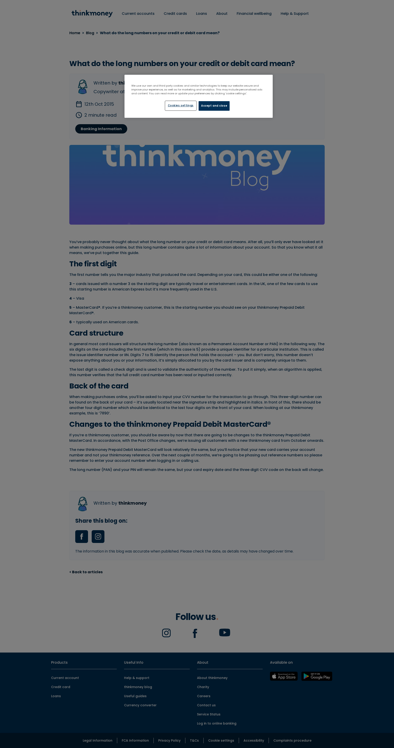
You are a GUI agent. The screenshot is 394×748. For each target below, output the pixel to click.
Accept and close (214, 106)
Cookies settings (181, 105)
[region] (198, 96)
